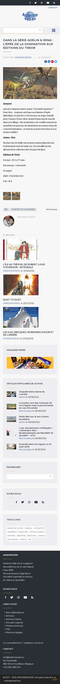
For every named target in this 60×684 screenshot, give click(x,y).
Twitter (55, 61)
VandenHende (23, 57)
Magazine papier (30, 363)
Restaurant (12, 539)
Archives (10, 616)
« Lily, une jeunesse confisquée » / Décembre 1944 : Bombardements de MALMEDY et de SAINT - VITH (36, 432)
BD (6, 209)
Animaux (28, 528)
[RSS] (54, 3)
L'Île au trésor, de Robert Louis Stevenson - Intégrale (24, 265)
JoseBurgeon (11, 338)
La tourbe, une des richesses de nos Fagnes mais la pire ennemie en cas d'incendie (36, 405)
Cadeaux (42, 536)
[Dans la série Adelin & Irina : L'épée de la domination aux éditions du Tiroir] (7, 196)
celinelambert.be (12, 681)
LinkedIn (49, 61)
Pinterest (52, 61)
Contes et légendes (23, 209)
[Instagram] (41, 3)
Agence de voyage (15, 528)
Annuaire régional (14, 622)
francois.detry (25, 411)
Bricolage (31, 536)
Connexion (52, 7)
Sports (23, 539)
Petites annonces (14, 626)
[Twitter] (35, 3)
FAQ (8, 629)
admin (22, 397)
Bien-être (21, 536)
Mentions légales (14, 632)
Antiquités (39, 528)
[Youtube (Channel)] (48, 3)
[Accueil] (30, 21)
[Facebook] (30, 3)
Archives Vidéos (13, 619)
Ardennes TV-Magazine (17, 532)
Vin (29, 539)
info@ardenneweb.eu (13, 657)
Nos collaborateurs (15, 612)
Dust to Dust (12, 299)
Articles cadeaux (37, 532)
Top (55, 679)
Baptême (11, 536)
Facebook (45, 61)
